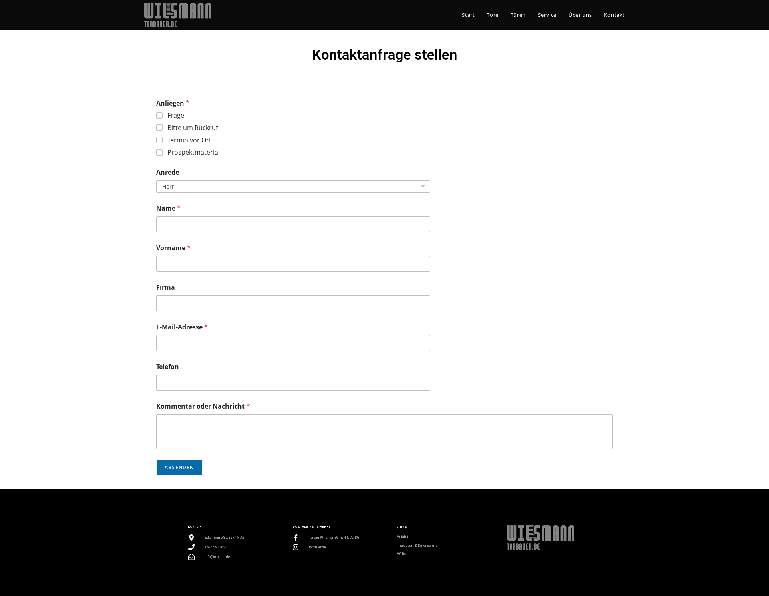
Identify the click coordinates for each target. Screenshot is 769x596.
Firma (165, 287)
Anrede (167, 172)
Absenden (179, 467)
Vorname (173, 248)
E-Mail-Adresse (182, 327)
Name (168, 208)
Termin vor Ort (189, 140)
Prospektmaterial (193, 152)
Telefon (167, 367)
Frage (175, 115)
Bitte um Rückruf (192, 128)
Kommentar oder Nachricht (203, 406)
